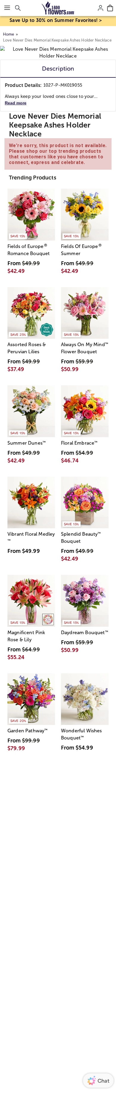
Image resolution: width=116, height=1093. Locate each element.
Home (8, 34)
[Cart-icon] (110, 8)
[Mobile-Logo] (58, 8)
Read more (15, 103)
